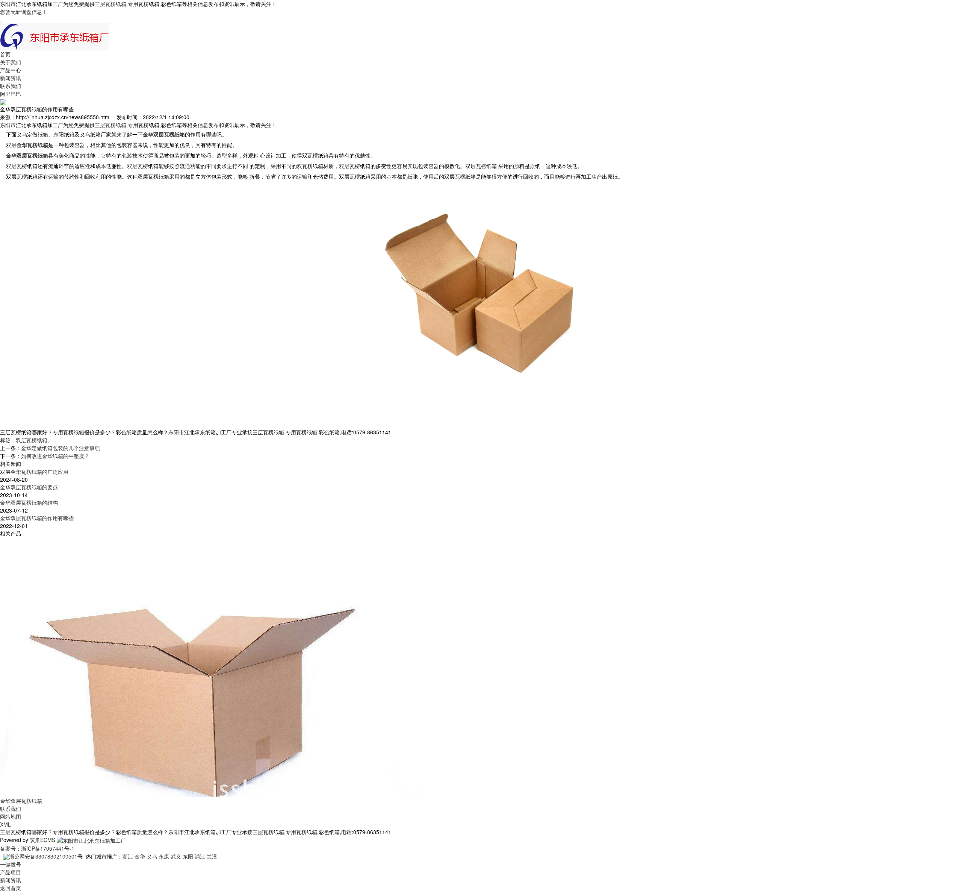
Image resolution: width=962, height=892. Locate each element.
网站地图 (10, 816)
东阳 (188, 856)
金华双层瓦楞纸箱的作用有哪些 (37, 518)
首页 (5, 54)
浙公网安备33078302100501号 (46, 856)
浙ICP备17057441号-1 (47, 848)
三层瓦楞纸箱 (110, 4)
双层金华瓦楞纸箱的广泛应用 (34, 471)
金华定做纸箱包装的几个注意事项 (60, 448)
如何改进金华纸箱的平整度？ (55, 456)
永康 (164, 856)
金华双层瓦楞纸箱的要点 (29, 487)
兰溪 (212, 856)
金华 (140, 856)
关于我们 (10, 62)
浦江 (200, 856)
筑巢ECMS (42, 839)
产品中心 (10, 70)
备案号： (10, 848)
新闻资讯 (10, 78)
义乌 (152, 856)
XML (5, 824)
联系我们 (10, 86)
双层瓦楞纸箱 (31, 440)
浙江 (128, 856)
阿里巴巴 (10, 93)
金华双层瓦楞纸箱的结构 (29, 502)
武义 (176, 856)
